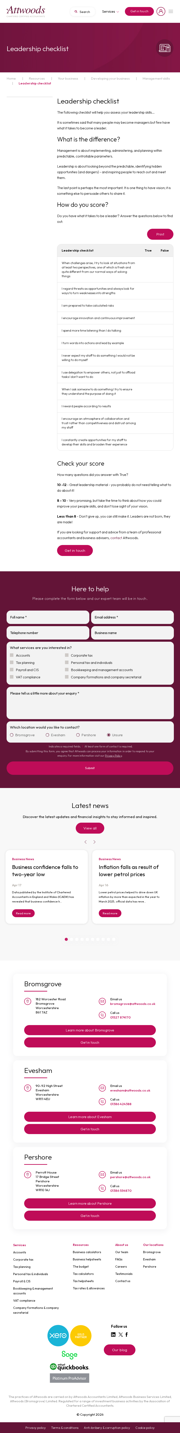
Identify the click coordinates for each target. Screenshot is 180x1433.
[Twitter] (120, 1334)
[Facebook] (126, 1334)
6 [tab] (92, 939)
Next (94, 842)
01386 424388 (120, 1104)
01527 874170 (120, 1017)
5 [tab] (87, 939)
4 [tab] (82, 939)
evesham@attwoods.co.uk (130, 1090)
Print (160, 234)
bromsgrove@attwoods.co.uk (132, 1004)
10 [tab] (113, 939)
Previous (85, 842)
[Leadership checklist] (26, 11)
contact (116, 538)
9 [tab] (108, 939)
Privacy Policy (113, 755)
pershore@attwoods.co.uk (130, 1177)
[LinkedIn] (113, 1334)
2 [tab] (71, 939)
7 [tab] (97, 939)
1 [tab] (66, 939)
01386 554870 (120, 1190)
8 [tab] (103, 939)
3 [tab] (76, 939)
